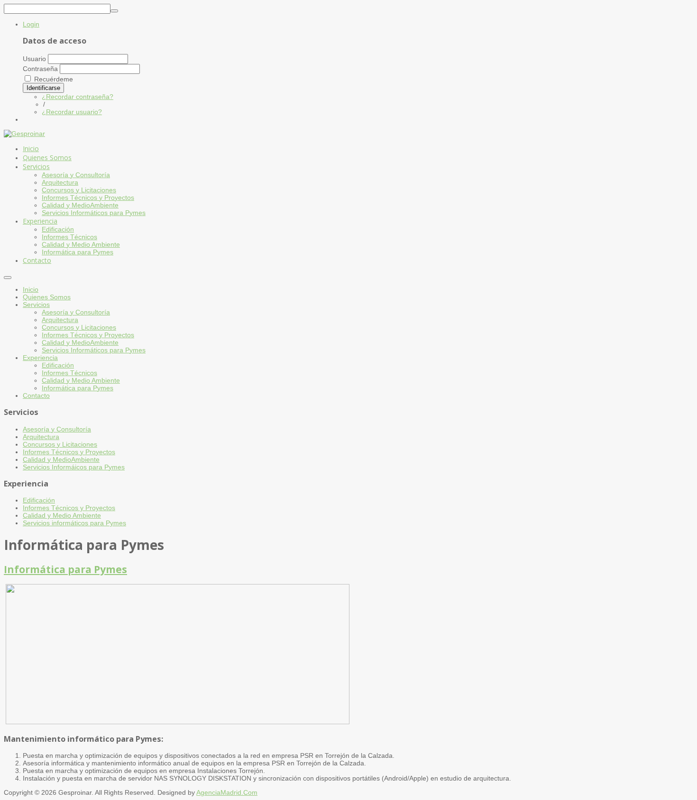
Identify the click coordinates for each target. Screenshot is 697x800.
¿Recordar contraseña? (77, 96)
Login (31, 24)
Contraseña (40, 68)
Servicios (36, 304)
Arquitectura (60, 320)
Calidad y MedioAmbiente (80, 342)
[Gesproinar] (24, 133)
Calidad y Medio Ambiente (81, 380)
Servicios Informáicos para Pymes (74, 467)
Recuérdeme (53, 79)
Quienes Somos (47, 297)
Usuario (34, 59)
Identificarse (43, 87)
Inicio (30, 289)
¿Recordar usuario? (72, 112)
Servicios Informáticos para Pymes (94, 350)
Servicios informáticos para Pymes (74, 523)
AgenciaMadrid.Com (226, 792)
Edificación (58, 365)
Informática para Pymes (77, 388)
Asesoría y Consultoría (76, 312)
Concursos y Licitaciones (79, 327)
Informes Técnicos (69, 373)
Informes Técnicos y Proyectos (88, 335)
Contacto (36, 395)
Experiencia (40, 357)
